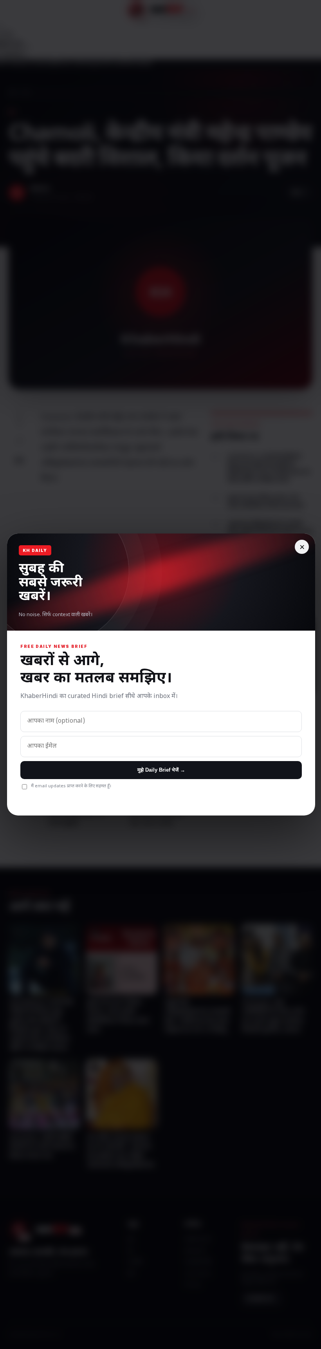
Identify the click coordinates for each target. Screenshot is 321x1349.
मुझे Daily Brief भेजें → (161, 770)
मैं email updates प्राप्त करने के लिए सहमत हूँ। (71, 786)
